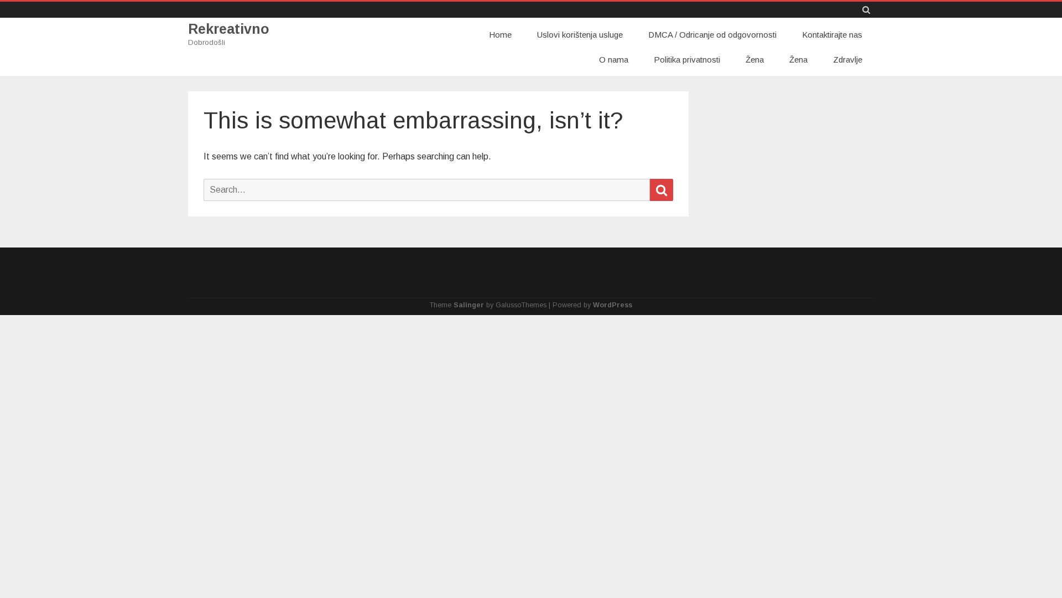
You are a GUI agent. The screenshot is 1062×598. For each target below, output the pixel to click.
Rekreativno (228, 29)
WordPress (612, 305)
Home (500, 34)
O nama (613, 59)
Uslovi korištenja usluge (580, 34)
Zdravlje (847, 59)
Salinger (469, 305)
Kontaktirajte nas (832, 34)
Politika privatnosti (687, 59)
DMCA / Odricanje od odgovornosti (712, 34)
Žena (755, 59)
